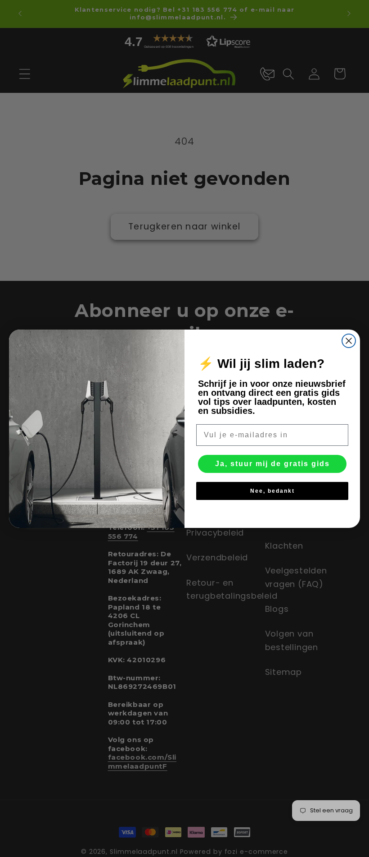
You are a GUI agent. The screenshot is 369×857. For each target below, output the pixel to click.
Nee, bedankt (272, 491)
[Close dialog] (349, 341)
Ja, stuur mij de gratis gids (272, 463)
